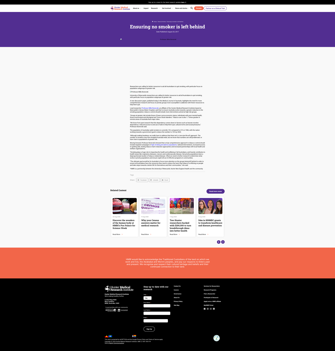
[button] (142, 180)
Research (154, 8)
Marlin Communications (116, 343)
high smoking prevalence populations (164, 145)
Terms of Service (154, 339)
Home (155, 21)
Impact (146, 8)
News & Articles (162, 21)
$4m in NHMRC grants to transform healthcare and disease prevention (210, 223)
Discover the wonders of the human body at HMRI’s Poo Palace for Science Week (124, 224)
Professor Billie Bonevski (150, 108)
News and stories (181, 8)
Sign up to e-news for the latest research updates (164, 2)
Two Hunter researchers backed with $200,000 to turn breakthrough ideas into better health (180, 225)
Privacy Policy (141, 339)
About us (136, 8)
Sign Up (149, 329)
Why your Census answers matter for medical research (150, 223)
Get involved (166, 8)
